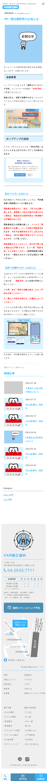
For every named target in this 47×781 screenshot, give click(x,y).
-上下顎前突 (29, 735)
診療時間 (41, 779)
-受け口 (27, 726)
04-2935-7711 (21, 570)
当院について (9, 680)
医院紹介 (28, 675)
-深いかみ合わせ (31, 744)
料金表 (7, 689)
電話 (5, 779)
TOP (5, 13)
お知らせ (10, 13)
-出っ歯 (27, 717)
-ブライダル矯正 (11, 735)
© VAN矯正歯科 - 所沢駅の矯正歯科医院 (23, 765)
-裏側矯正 (8, 726)
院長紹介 (8, 684)
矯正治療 (8, 708)
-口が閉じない (30, 730)
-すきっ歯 (28, 721)
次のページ (20, 367)
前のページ (8, 367)
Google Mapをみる (29, 667)
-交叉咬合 (28, 740)
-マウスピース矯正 (12, 730)
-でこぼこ (28, 712)
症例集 (7, 693)
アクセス (28, 680)
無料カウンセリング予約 (26, 608)
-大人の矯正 (9, 712)
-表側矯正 (8, 721)
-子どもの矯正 (10, 717)
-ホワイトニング (11, 744)
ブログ (27, 684)
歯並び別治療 (30, 708)
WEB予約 (23, 779)
